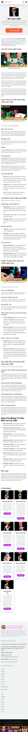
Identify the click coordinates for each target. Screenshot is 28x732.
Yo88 (9, 38)
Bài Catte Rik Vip (20, 563)
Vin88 (2, 712)
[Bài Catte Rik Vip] (20, 556)
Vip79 (2, 699)
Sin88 (2, 704)
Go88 (2, 669)
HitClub (3, 674)
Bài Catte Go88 (7, 533)
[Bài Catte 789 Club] (7, 494)
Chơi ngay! (13, 30)
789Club (3, 676)
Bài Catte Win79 (7, 563)
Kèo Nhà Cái (4, 689)
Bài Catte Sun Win (21, 533)
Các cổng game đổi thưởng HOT (9, 661)
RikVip (2, 679)
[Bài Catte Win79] (7, 556)
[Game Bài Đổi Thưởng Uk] (6, 1)
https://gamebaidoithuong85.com (9, 656)
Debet (2, 701)
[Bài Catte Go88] (7, 526)
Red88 (2, 709)
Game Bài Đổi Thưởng (7, 44)
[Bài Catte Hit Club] (20, 494)
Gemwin (3, 696)
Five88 (2, 706)
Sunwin (3, 671)
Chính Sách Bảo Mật (9, 724)
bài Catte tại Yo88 (15, 125)
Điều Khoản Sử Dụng (19, 724)
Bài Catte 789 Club (7, 501)
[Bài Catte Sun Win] (20, 526)
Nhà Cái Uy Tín (4, 686)
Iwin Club (3, 681)
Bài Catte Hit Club (21, 501)
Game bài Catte (4, 473)
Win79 (2, 684)
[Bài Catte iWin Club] (7, 584)
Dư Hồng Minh (13, 659)
